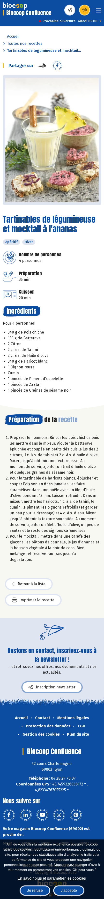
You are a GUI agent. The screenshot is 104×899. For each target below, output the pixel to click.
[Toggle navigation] (98, 12)
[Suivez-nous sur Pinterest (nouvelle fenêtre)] (76, 815)
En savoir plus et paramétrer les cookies (51, 878)
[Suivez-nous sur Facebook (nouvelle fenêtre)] (9, 815)
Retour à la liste (31, 584)
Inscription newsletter (55, 687)
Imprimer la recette (36, 600)
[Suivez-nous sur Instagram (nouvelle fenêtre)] (59, 815)
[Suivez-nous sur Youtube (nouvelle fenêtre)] (42, 815)
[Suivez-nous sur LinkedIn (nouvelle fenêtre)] (26, 815)
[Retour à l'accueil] (15, 6)
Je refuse (35, 890)
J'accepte (69, 890)
